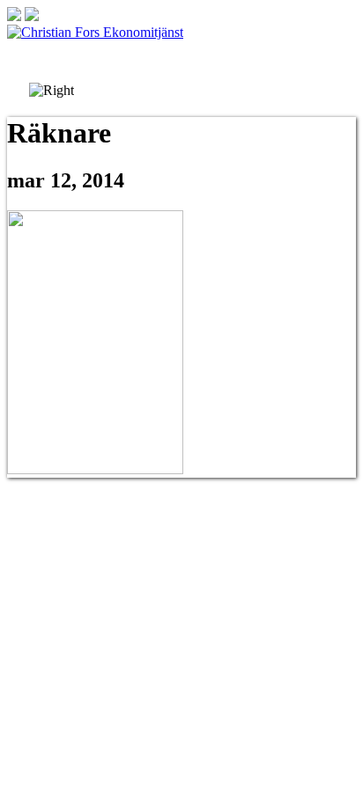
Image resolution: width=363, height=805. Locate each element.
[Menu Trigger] (335, 50)
